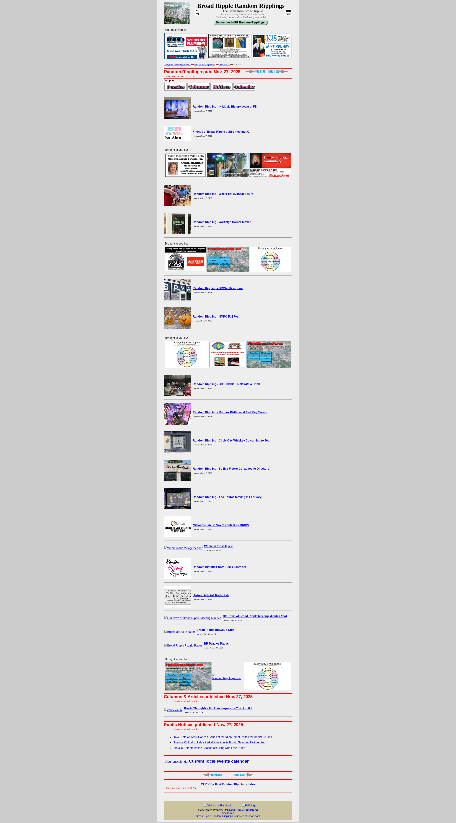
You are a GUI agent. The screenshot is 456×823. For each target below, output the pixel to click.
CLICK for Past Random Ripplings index (228, 784)
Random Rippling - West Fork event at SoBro (223, 193)
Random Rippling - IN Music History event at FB (225, 106)
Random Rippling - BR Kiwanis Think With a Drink (226, 384)
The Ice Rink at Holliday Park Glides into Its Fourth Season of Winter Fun (219, 742)
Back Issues (224, 65)
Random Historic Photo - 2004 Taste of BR (221, 566)
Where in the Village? (218, 546)
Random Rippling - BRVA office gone (218, 288)
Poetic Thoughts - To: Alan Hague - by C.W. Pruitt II (218, 708)
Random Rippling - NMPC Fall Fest (216, 316)
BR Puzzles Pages (216, 643)
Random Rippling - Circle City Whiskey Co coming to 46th (231, 440)
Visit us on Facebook (219, 805)
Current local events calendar (219, 761)
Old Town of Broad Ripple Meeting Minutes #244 (255, 616)
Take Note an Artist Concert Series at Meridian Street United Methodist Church (223, 737)
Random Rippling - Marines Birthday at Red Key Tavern (230, 412)
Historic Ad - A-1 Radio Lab (211, 595)
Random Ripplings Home (204, 65)
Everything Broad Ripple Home (177, 65)
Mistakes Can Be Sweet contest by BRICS (221, 525)
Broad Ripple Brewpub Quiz (215, 629)
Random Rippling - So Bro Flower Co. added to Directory (231, 468)
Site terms (228, 812)
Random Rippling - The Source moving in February (227, 497)
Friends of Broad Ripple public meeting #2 (221, 131)
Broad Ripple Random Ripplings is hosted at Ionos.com (228, 815)
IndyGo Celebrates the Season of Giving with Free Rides (209, 747)
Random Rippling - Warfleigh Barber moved (222, 222)
